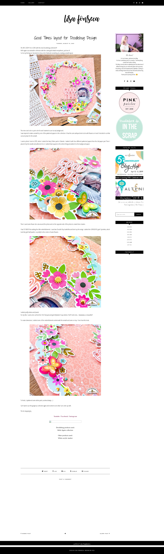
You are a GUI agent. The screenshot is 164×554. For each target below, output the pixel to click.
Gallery (31, 2)
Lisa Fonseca (79, 550)
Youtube (57, 416)
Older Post (104, 533)
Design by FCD (89, 550)
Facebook (64, 416)
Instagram (73, 416)
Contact (41, 2)
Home (23, 2)
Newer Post (26, 533)
